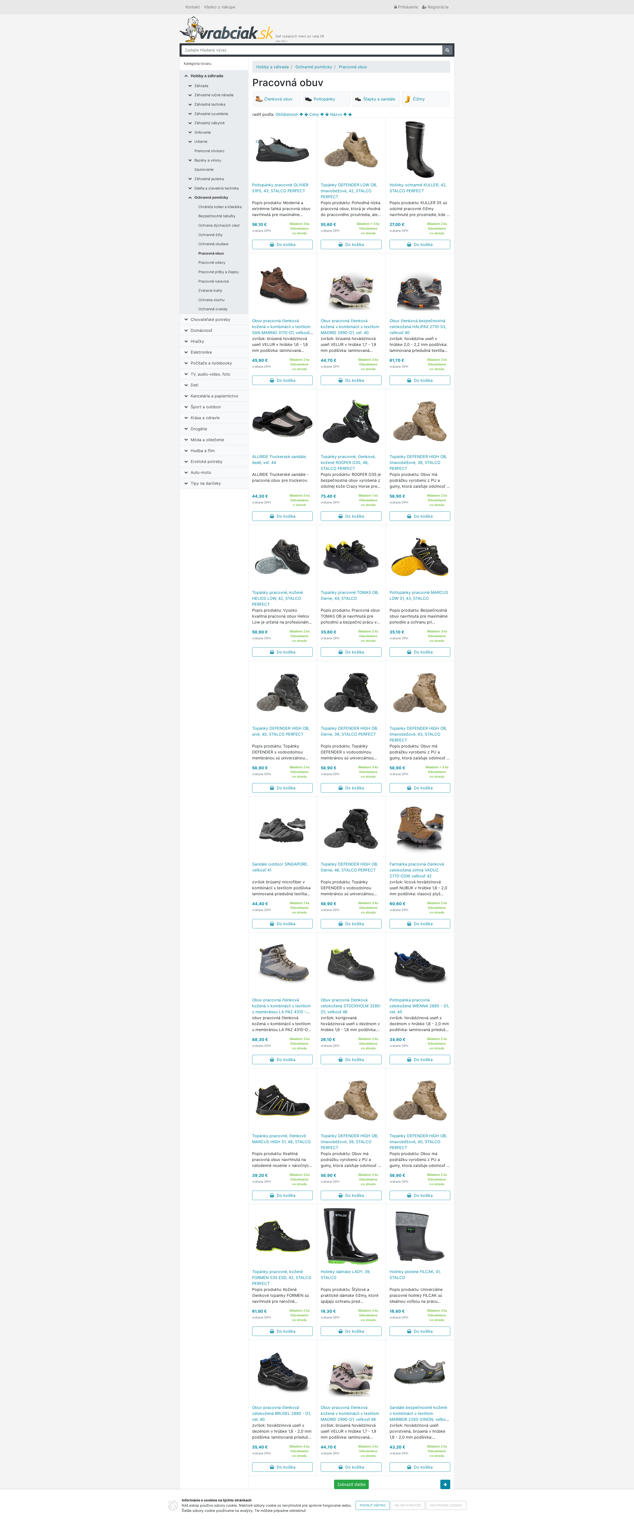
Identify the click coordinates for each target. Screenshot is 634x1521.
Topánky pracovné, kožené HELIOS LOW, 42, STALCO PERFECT (277, 598)
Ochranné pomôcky (211, 197)
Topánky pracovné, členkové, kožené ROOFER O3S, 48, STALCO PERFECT (348, 462)
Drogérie (199, 428)
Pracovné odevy (211, 262)
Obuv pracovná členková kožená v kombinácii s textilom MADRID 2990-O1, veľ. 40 (350, 326)
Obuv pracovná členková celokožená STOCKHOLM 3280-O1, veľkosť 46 (351, 1005)
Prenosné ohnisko (209, 151)
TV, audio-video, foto (210, 374)
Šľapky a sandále (379, 99)
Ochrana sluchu (211, 300)
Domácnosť (201, 330)
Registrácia (437, 6)
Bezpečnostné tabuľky (217, 216)
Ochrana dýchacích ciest (219, 225)
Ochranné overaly (213, 309)
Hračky (197, 341)
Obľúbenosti (286, 114)
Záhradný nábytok (209, 123)
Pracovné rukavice (213, 281)
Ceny (314, 114)
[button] (445, 1484)
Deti (194, 385)
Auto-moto (201, 472)
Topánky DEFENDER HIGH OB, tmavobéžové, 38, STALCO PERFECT (418, 462)
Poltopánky (324, 99)
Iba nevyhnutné (408, 1505)
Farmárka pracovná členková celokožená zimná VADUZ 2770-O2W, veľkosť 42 (417, 870)
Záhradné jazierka (209, 179)
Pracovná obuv (211, 253)
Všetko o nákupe (219, 6)
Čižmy (419, 99)
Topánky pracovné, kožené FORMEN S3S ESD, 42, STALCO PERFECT (281, 1277)
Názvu (336, 114)
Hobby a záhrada (207, 75)
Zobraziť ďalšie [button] (351, 1484)
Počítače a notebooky (211, 363)
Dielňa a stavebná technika (216, 188)
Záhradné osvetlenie (211, 114)
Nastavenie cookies (446, 1505)
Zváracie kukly (210, 290)
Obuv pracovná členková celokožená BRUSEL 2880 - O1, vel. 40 (281, 1413)
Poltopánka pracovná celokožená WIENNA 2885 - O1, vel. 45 (419, 1005)
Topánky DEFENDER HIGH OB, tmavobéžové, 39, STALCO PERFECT (349, 1141)
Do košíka (284, 244)
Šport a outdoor (206, 406)
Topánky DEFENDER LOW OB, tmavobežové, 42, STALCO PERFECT (349, 190)
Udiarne (200, 141)
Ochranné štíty (210, 235)
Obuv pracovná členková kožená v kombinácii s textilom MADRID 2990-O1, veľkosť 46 (350, 1413)
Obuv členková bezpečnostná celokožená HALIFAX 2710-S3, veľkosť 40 (418, 326)
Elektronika (201, 352)
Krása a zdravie (205, 417)
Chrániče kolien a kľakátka (220, 207)
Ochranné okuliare (213, 244)
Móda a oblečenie (207, 439)
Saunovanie (203, 169)
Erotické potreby (206, 461)
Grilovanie (202, 132)
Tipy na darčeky (206, 483)
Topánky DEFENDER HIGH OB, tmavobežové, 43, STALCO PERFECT (418, 734)
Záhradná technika (209, 104)
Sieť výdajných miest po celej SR (299, 38)
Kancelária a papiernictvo (214, 395)
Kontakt (192, 6)
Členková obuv (278, 99)
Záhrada (201, 86)
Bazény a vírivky (207, 160)
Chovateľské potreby (210, 319)
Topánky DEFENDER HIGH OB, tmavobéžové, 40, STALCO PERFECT (418, 1141)
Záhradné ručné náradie (214, 95)
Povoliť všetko (372, 1505)
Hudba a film (203, 450)
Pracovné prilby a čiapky (218, 272)
